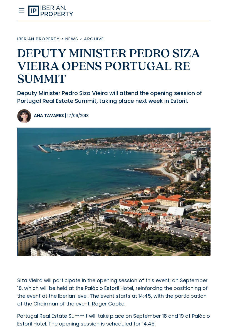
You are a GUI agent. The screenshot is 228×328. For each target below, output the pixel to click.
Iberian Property (38, 39)
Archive (94, 39)
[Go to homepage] (87, 11)
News (71, 39)
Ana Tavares (49, 115)
